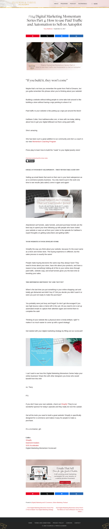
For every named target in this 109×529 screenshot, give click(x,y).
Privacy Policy (58, 523)
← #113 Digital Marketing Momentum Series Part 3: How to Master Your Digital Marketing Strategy (39, 508)
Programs (64, 3)
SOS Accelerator (32, 445)
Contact (78, 523)
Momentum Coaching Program (44, 142)
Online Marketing (57, 502)
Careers (69, 523)
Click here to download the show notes (37, 158)
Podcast (73, 3)
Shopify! (64, 404)
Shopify (29, 440)
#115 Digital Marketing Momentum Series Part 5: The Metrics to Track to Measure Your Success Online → (69, 509)
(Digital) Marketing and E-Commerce (41, 502)
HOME (30, 523)
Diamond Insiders (32, 443)
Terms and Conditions (43, 523)
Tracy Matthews (48, 28)
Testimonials (82, 3)
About (56, 3)
